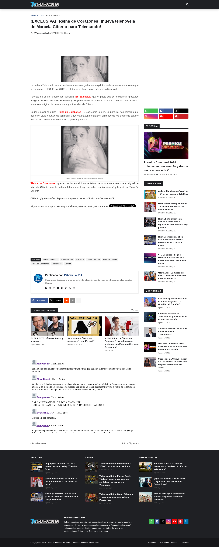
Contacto (184, 543)
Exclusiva (80, 260)
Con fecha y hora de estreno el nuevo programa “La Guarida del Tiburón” (172, 301)
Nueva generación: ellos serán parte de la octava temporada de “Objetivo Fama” (170, 241)
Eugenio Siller (67, 260)
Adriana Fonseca (53, 15)
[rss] (70, 288)
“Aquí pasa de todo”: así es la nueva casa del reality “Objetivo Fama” (61, 466)
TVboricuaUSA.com (61, 543)
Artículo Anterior (39, 443)
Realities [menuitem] (78, 13)
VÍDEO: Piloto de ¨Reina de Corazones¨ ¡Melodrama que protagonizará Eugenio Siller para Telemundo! (122, 342)
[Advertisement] (85, 45)
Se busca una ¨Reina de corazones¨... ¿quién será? (81, 339)
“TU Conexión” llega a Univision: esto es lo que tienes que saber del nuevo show (172, 259)
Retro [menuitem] (139, 13)
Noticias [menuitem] (49, 13)
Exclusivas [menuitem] (124, 13)
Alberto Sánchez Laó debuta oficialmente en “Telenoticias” (172, 331)
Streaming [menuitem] (107, 13)
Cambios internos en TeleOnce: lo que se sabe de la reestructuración (172, 316)
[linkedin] (66, 288)
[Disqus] (85, 396)
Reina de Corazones (40, 264)
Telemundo (57, 264)
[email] (74, 288)
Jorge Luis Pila (93, 260)
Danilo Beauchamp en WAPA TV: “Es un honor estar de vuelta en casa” (172, 206)
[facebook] (46, 288)
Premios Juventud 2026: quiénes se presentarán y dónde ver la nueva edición (166, 166)
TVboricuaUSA (73, 275)
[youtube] (58, 288)
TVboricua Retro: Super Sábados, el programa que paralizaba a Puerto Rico (116, 497)
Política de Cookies (168, 543)
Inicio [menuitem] (36, 13)
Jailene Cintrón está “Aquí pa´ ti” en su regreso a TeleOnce (173, 192)
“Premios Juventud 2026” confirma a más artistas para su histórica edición (172, 346)
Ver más (135, 310)
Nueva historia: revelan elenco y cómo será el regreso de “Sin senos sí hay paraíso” (173, 223)
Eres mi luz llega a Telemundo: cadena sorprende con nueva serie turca (169, 496)
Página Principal (37, 15)
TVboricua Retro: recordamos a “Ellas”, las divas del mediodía (115, 465)
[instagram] (54, 288)
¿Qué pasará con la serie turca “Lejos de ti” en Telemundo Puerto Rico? (169, 481)
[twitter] (50, 288)
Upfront (68, 264)
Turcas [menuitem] (92, 13)
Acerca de (152, 543)
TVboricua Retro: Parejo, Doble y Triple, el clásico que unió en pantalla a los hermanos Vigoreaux (116, 480)
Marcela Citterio (110, 260)
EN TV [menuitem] (63, 13)
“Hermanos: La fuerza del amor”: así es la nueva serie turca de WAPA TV (172, 276)
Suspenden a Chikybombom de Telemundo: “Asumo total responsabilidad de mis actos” (172, 363)
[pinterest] (62, 288)
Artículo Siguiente (129, 443)
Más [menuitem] (149, 13)
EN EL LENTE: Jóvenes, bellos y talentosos (47, 339)
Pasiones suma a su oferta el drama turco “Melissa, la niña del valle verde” (170, 466)
